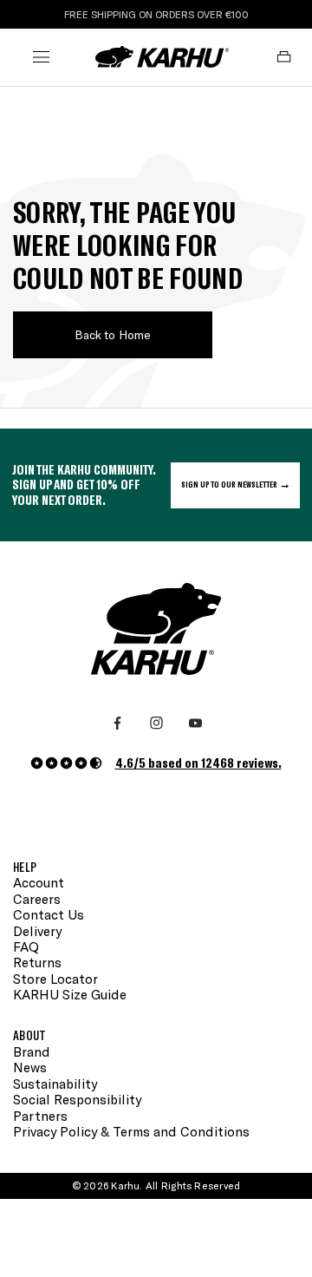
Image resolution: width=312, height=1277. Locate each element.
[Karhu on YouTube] (195, 723)
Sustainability (55, 1083)
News (30, 1067)
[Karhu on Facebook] (117, 723)
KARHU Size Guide (70, 994)
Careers (37, 899)
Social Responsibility (77, 1099)
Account (38, 882)
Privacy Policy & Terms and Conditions (131, 1131)
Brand (31, 1051)
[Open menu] (41, 56)
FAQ (26, 946)
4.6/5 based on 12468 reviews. (198, 762)
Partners (40, 1115)
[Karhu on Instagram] (156, 723)
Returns (37, 962)
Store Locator (55, 978)
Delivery (37, 931)
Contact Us (48, 914)
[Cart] (283, 56)
